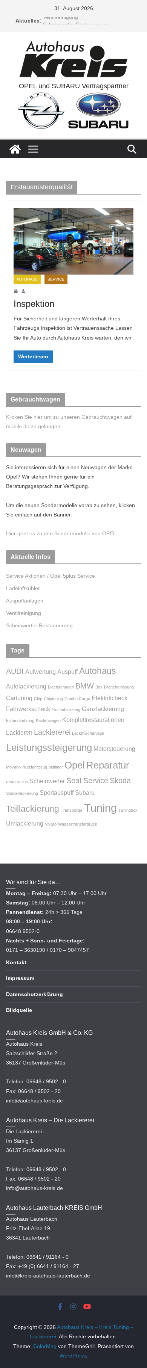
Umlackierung (24, 823)
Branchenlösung (119, 687)
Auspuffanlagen (24, 601)
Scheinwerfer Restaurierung (39, 625)
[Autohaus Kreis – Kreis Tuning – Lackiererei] (15, 149)
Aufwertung (40, 671)
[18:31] (16, 291)
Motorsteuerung (114, 748)
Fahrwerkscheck (28, 708)
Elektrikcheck (109, 698)
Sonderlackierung (22, 793)
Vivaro (51, 824)
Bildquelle (19, 1010)
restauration (17, 781)
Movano (13, 767)
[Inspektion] (73, 241)
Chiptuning (53, 698)
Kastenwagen (48, 720)
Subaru (85, 792)
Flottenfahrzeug (66, 709)
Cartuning (19, 698)
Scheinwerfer (47, 781)
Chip (38, 698)
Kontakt (16, 962)
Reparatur (107, 765)
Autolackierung (26, 686)
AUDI (15, 671)
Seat (74, 780)
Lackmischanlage (88, 733)
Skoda (120, 780)
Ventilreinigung (60, 20)
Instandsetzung (20, 720)
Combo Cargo (77, 698)
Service (55, 279)
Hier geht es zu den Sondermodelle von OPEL (61, 533)
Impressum (20, 978)
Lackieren (19, 732)
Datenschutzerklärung (34, 994)
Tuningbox (128, 810)
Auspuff (67, 671)
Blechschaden (61, 687)
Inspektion (34, 304)
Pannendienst (24, 912)
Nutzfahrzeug (34, 767)
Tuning (100, 808)
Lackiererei (52, 732)
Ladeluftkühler (23, 588)
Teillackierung (32, 809)
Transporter (72, 810)
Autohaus (27, 279)
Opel (74, 765)
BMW (84, 686)
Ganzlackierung (103, 708)
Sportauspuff (57, 792)
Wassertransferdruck (77, 824)
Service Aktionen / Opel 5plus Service (50, 576)
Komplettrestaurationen (93, 719)
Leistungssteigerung (49, 747)
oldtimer (56, 767)
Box (99, 687)
